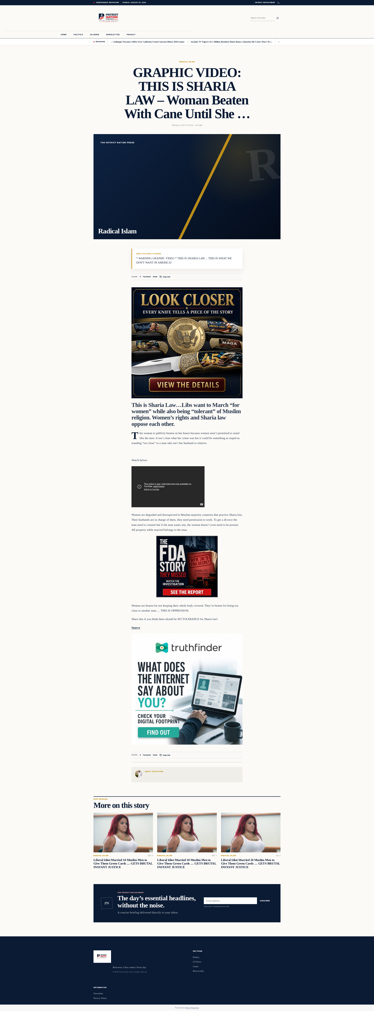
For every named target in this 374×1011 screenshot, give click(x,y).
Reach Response (192, 1008)
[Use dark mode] (278, 3)
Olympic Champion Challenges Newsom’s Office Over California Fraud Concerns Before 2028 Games (107, 42)
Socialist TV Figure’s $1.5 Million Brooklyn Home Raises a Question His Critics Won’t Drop (199, 42)
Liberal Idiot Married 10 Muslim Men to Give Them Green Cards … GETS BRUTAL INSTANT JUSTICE (123, 863)
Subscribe (265, 901)
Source (135, 627)
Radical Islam (187, 62)
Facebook (147, 277)
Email (155, 277)
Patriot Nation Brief (265, 2)
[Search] (277, 18)
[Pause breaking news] (278, 41)
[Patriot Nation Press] (109, 18)
